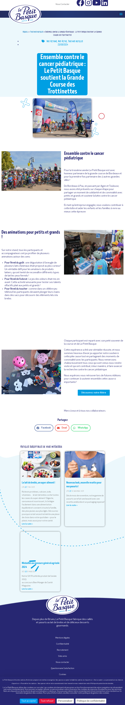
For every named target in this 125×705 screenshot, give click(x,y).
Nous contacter (62, 662)
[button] (120, 13)
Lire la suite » (27, 524)
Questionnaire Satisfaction (62, 668)
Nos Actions (52, 41)
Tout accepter (28, 701)
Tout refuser (47, 701)
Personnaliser (65, 701)
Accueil (25, 32)
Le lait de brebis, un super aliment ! (38, 482)
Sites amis (62, 656)
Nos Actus (62, 41)
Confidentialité (62, 644)
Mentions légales (62, 638)
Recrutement (62, 650)
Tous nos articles (36, 32)
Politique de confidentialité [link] (91, 701)
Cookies (62, 675)
